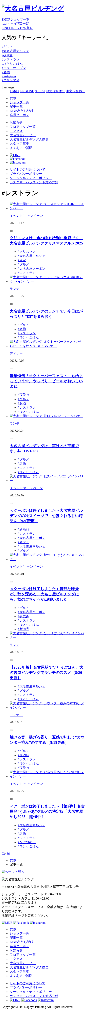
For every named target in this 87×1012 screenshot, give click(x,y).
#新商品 (23, 529)
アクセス (16, 131)
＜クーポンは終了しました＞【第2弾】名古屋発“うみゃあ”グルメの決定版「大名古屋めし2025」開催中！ (47, 811)
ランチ (14, 288)
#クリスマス (10, 80)
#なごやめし (27, 842)
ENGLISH (27, 91)
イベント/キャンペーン (26, 215)
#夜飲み (7, 55)
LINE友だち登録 (21, 110)
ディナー (16, 353)
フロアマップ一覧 (23, 126)
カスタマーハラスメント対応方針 (34, 182)
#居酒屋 (23, 755)
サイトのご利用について (27, 169)
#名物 (6, 72)
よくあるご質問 (21, 148)
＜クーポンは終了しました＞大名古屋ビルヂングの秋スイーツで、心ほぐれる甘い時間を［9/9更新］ (46, 515)
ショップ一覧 (19, 102)
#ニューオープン (14, 68)
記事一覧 (16, 106)
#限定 (22, 260)
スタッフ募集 (19, 143)
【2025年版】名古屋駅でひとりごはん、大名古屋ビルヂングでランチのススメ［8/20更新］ (46, 672)
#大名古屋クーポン (31, 268)
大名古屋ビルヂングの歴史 (29, 139)
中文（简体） (55, 91)
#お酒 (22, 403)
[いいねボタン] (11, 231)
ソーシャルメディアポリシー (31, 178)
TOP (13, 98)
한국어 (40, 91)
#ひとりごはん (12, 63)
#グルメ (23, 264)
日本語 (14, 91)
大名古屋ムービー (23, 135)
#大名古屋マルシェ (15, 51)
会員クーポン (19, 115)
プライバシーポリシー (26, 173)
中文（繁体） (75, 91)
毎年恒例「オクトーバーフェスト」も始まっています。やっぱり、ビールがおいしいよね (46, 381)
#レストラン (10, 59)
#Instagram (9, 76)
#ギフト (7, 46)
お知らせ (16, 122)
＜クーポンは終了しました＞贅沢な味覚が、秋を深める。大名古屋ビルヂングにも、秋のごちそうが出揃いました (44, 594)
